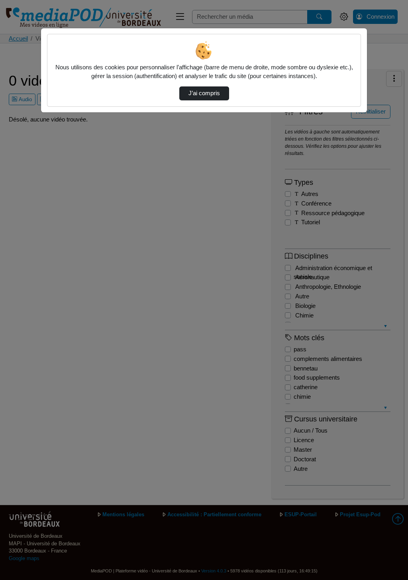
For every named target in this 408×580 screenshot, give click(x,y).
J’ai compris (204, 93)
